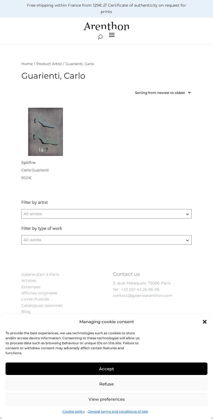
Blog (26, 311)
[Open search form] (100, 37)
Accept (106, 368)
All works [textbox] (32, 239)
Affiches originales (39, 293)
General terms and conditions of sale (118, 411)
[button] (204, 322)
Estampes (30, 286)
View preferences (106, 399)
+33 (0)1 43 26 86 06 (140, 289)
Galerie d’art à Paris (40, 274)
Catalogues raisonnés (42, 305)
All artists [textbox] (33, 213)
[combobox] (106, 214)
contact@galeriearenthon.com (143, 295)
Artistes (28, 280)
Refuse (106, 384)
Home (27, 64)
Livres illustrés (35, 299)
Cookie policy (73, 411)
